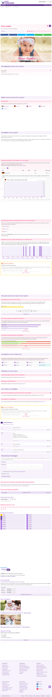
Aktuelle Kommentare (23, 683)
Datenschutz (37, 695)
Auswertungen (5, 686)
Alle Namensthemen (23, 670)
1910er (30, 522)
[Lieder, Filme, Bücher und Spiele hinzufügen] (50, 399)
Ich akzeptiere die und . (13, 471)
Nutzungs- (11, 471)
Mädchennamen (5, 666)
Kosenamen (21, 672)
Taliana (13, 485)
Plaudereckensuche (23, 686)
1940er (30, 517)
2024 (4, 515)
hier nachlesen (23, 165)
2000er (4, 520)
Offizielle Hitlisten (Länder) (42, 667)
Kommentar (3, 464)
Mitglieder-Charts (40, 673)
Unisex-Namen (5, 667)
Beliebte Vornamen (40, 665)
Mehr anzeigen (42, 365)
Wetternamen (5, 690)
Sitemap (30, 695)
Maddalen (27, 485)
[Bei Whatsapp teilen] (43, 35)
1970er (4, 526)
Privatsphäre (43, 695)
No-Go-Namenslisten (23, 689)
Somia (19, 485)
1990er (4, 522)
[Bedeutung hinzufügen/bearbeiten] (50, 70)
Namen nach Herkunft (6, 670)
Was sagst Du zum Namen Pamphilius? (8, 576)
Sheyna (4, 485)
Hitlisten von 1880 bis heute (42, 672)
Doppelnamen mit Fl (26, 492)
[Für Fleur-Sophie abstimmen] (27, 31)
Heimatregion (3, 592)
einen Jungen (4, 634)
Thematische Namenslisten (24, 667)
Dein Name (3, 462)
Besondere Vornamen (23, 669)
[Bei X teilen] (26, 35)
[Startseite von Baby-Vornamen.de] (7, 3)
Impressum (48, 695)
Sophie (17, 74)
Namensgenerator (5, 673)
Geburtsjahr (3, 590)
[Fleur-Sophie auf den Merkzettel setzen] (2, 31)
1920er (30, 520)
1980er (4, 524)
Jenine (7, 485)
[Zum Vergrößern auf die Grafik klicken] (26, 252)
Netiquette (21, 692)
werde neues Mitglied (40, 458)
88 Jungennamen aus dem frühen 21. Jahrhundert (15, 627)
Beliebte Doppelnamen (41, 666)
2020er (4, 517)
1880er (30, 528)
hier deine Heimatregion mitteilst (30, 234)
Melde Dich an (32, 458)
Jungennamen (5, 665)
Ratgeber (21, 673)
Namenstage (4, 683)
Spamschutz (3, 473)
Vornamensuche (5, 672)
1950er (30, 515)
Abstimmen (26, 314)
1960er (4, 528)
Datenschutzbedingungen (20, 471)
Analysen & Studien (6, 684)
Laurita (16, 485)
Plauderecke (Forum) (23, 684)
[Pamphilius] (5, 571)
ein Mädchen (4, 636)
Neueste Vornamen (6, 674)
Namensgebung (22, 665)
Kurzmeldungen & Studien (7, 687)
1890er (30, 526)
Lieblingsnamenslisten (23, 687)
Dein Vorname (3, 587)
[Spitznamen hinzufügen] (50, 381)
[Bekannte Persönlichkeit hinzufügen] (50, 393)
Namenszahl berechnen (6, 689)
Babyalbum (21, 690)
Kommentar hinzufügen (9, 424)
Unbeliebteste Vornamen (41, 674)
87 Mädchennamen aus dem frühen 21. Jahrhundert (16, 613)
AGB (33, 695)
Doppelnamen (5, 669)
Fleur (13, 74)
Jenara (48, 484)
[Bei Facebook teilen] (9, 35)
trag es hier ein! (42, 401)
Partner (26, 695)
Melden (49, 429)
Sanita (22, 485)
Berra (10, 485)
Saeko (2, 485)
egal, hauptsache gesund (6, 637)
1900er (30, 524)
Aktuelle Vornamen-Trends (42, 676)
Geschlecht (3, 588)
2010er (4, 518)
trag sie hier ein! (23, 383)
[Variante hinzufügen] (50, 375)
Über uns (22, 695)
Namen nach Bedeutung (24, 666)
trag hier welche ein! (21, 377)
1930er (30, 518)
